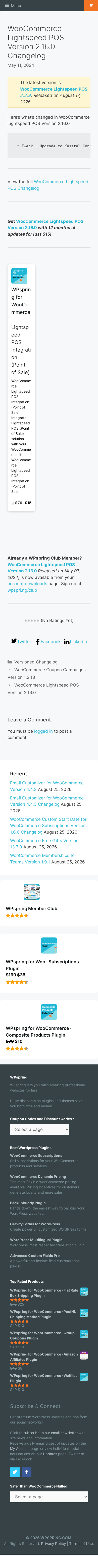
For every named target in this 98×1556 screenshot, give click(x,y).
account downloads (27, 583)
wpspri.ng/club (22, 590)
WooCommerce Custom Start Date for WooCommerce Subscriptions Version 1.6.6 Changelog (48, 826)
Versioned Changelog (36, 661)
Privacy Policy (53, 1543)
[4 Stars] (34, 620)
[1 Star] (25, 620)
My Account (20, 1448)
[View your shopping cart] (91, 5)
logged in (43, 731)
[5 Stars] (37, 620)
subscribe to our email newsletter (50, 1433)
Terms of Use (81, 1543)
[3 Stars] (31, 620)
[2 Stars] (28, 620)
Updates (50, 1454)
